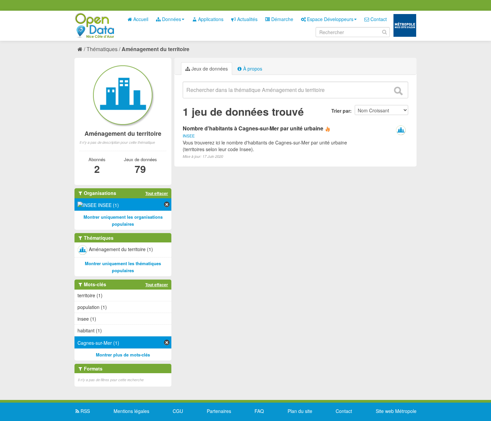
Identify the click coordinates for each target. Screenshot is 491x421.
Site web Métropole (396, 411)
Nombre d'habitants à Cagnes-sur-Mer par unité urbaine (253, 128)
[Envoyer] (398, 91)
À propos (252, 68)
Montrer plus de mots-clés (123, 354)
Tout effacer (156, 193)
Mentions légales (131, 411)
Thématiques (102, 49)
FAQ (259, 411)
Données (171, 19)
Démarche (281, 19)
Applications (210, 19)
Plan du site (300, 411)
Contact (378, 19)
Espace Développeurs (329, 19)
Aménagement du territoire (155, 49)
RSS (84, 411)
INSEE (189, 135)
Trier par (340, 110)
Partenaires (219, 411)
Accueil (140, 19)
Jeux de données (209, 68)
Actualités (247, 19)
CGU (178, 411)
